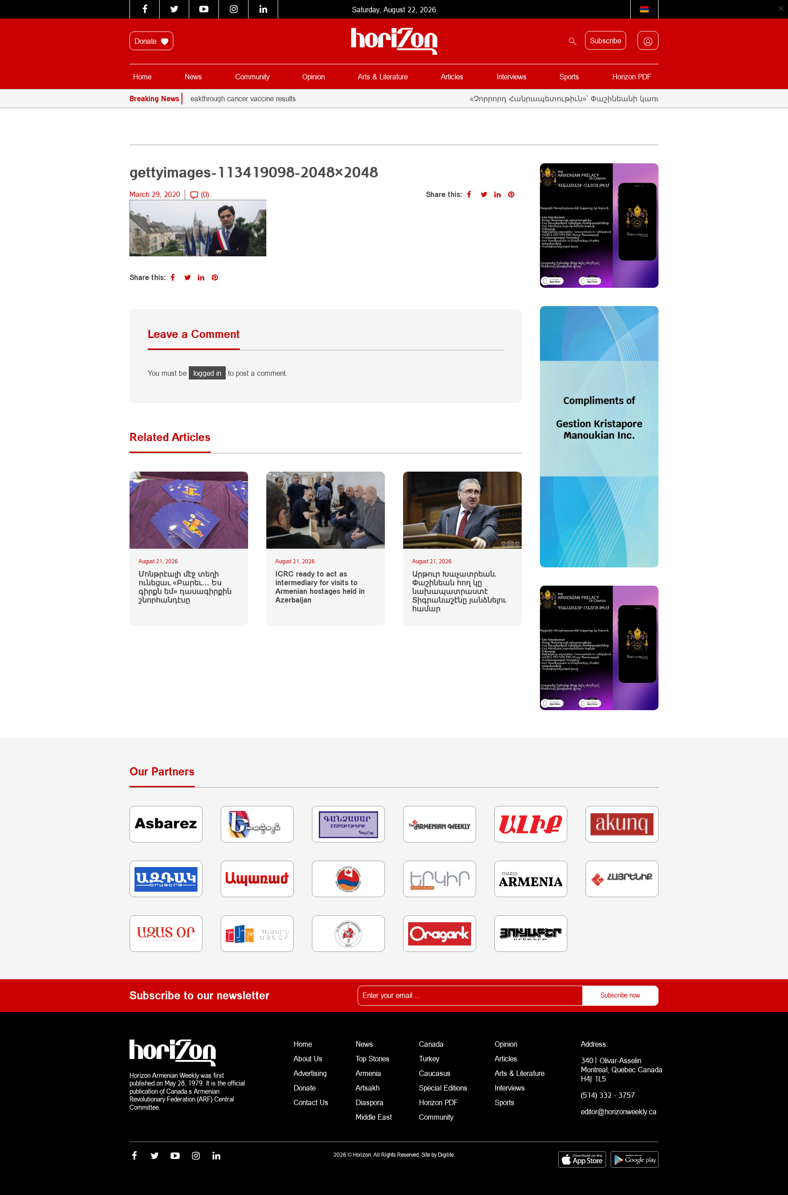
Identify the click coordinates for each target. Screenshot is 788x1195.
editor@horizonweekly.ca (619, 1111)
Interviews (512, 76)
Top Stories (372, 1058)
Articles (452, 76)
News (193, 76)
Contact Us (311, 1102)
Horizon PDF (631, 76)
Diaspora (370, 1102)
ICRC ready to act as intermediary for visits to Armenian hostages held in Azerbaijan (320, 586)
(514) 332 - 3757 (608, 1095)
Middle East (374, 1116)
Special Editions (443, 1087)
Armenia (368, 1073)
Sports (569, 76)
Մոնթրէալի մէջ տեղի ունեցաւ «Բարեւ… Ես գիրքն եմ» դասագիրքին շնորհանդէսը (185, 586)
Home (142, 76)
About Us (308, 1058)
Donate (147, 40)
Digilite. (446, 1154)
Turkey (429, 1058)
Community (252, 76)
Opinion (313, 76)
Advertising (310, 1073)
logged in (207, 373)
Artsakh (367, 1087)
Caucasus (435, 1073)
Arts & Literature (383, 76)
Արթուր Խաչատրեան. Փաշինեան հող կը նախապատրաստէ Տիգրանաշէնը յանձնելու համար (459, 591)
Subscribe (605, 40)
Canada (431, 1043)
